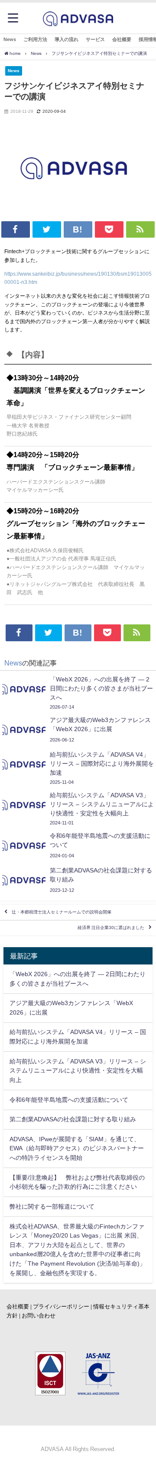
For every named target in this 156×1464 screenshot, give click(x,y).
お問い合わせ (38, 1315)
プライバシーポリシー (61, 1306)
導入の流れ (66, 39)
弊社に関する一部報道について (52, 1206)
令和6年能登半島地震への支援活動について (69, 1100)
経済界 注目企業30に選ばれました (111, 927)
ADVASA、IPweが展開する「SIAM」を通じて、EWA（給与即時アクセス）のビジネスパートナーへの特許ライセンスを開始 (77, 1148)
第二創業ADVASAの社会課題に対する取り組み (73, 1119)
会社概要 (121, 39)
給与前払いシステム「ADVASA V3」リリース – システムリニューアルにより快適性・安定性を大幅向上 (78, 1070)
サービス (95, 39)
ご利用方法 (35, 39)
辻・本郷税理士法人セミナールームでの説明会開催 (61, 912)
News (9, 39)
